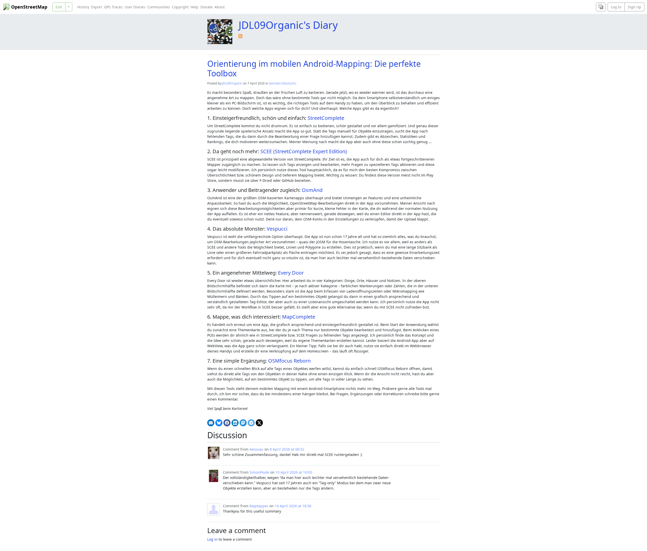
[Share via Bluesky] (218, 422)
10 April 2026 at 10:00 (293, 472)
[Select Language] (601, 7)
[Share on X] (259, 422)
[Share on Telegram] (251, 422)
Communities (158, 7)
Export (96, 7)
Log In (616, 7)
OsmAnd (312, 190)
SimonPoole (259, 472)
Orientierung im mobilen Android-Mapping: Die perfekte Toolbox (314, 68)
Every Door (291, 272)
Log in (212, 539)
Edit (59, 7)
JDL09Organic (232, 83)
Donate (206, 7)
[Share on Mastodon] (243, 422)
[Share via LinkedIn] (235, 422)
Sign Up (634, 7)
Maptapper (258, 505)
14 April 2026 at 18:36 (293, 505)
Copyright (180, 7)
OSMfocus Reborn (289, 360)
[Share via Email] (210, 422)
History (83, 7)
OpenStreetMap (29, 7)
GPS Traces (113, 7)
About (220, 7)
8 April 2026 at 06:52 (287, 449)
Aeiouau (256, 449)
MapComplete (298, 316)
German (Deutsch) (282, 83)
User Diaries (135, 7)
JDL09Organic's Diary (288, 25)
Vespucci (277, 228)
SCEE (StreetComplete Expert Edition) (303, 151)
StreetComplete (326, 118)
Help (194, 7)
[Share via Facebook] (226, 422)
